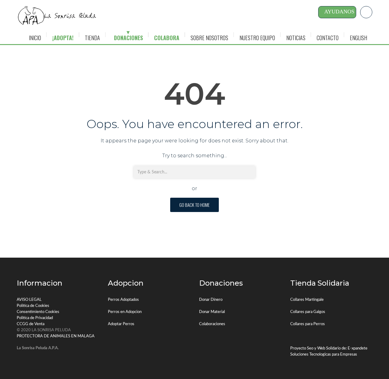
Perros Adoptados (123, 300)
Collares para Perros (307, 324)
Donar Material (212, 312)
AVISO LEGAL (29, 300)
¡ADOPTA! (63, 38)
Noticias (295, 38)
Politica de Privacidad (35, 318)
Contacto (328, 38)
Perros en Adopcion (125, 312)
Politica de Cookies (33, 306)
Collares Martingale (307, 300)
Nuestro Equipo (257, 38)
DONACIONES (128, 38)
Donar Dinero (210, 300)
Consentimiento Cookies (38, 312)
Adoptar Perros (121, 324)
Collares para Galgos (307, 312)
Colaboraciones (212, 324)
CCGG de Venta (30, 324)
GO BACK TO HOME (194, 204)
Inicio (35, 38)
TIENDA (92, 38)
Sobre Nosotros (209, 38)
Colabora (166, 38)
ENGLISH (358, 38)
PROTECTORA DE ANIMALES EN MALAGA (56, 336)
